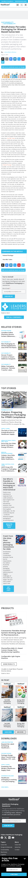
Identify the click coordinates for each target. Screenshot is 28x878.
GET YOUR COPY (8, 588)
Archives (20, 732)
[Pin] (23, 59)
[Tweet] (19, 59)
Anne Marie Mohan (10, 52)
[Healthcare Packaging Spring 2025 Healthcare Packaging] (21, 714)
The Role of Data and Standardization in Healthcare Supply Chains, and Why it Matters (9, 432)
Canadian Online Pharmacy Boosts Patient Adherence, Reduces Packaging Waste (8, 334)
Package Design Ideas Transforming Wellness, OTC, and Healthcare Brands (8, 757)
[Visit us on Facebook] (2, 837)
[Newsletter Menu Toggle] (17, 4)
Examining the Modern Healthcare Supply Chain (8, 768)
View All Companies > (14, 317)
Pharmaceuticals (7, 410)
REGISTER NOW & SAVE (9, 525)
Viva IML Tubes (11, 138)
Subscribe (8, 732)
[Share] (10, 59)
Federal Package (8, 255)
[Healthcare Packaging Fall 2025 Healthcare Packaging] (7, 714)
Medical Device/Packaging (6, 453)
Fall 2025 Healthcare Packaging (7, 725)
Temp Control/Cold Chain (7, 464)
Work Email (6, 288)
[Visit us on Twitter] (5, 837)
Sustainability (7, 22)
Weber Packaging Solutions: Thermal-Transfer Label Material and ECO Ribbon (8, 368)
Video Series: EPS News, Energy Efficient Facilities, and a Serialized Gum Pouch (9, 445)
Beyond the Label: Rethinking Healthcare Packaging (7, 746)
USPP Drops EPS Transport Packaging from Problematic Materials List (8, 469)
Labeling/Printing (7, 742)
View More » (5, 787)
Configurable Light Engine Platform (10, 657)
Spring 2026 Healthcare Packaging (20, 701)
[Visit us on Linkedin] (9, 837)
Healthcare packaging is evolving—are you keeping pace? (9, 779)
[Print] (2, 59)
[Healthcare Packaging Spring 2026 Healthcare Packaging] (21, 690)
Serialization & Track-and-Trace (8, 441)
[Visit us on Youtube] (13, 837)
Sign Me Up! (9, 296)
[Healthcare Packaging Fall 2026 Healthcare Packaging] (7, 690)
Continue (14, 874)
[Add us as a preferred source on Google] (2, 62)
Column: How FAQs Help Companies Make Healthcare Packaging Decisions (8, 457)
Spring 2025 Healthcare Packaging (20, 725)
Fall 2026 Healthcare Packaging (7, 701)
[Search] (21, 4)
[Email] (6, 59)
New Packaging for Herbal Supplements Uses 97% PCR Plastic (8, 345)
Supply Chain (5, 428)
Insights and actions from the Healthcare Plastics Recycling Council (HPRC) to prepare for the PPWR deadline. (12, 422)
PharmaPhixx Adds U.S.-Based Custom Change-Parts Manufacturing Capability (12, 650)
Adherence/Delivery (7, 776)
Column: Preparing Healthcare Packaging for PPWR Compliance (13, 414)
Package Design (6, 330)
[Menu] (25, 4)
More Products (9, 664)
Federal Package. (7, 165)
